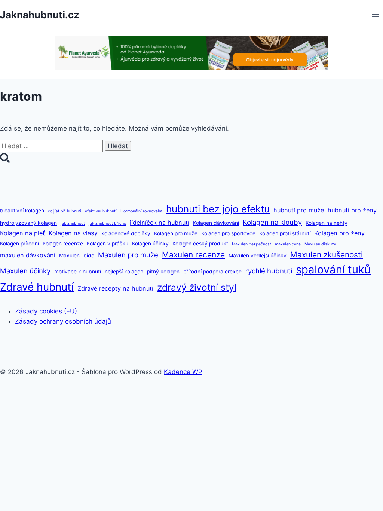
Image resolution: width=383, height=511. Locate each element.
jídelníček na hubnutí (159, 222)
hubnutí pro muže (298, 210)
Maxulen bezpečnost (251, 244)
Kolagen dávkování (216, 223)
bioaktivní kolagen (22, 211)
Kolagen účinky (150, 244)
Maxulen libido (76, 255)
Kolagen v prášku (107, 244)
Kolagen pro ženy (339, 233)
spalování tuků (333, 269)
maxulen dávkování (27, 255)
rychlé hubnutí (268, 271)
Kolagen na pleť (22, 233)
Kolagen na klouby (272, 222)
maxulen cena (288, 244)
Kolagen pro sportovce (228, 233)
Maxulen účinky (25, 271)
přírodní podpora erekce (212, 272)
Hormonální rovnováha (141, 211)
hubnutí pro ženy (352, 210)
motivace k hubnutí (77, 272)
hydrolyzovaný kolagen (28, 223)
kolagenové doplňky (125, 233)
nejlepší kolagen (124, 272)
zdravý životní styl (196, 287)
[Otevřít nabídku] (375, 14)
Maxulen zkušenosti (326, 254)
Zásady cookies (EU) (46, 311)
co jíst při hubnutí (64, 211)
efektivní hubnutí (101, 211)
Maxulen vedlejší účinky (258, 255)
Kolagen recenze (63, 244)
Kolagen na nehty (326, 223)
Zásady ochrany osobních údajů (63, 321)
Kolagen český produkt (200, 244)
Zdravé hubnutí (37, 287)
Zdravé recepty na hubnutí (115, 288)
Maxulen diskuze (320, 244)
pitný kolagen (163, 272)
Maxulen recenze (193, 254)
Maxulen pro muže (128, 255)
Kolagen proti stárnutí (284, 233)
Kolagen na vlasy (73, 233)
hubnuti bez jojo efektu (218, 209)
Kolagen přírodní (19, 244)
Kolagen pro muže (175, 233)
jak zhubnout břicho (107, 223)
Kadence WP (183, 372)
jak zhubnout (73, 223)
